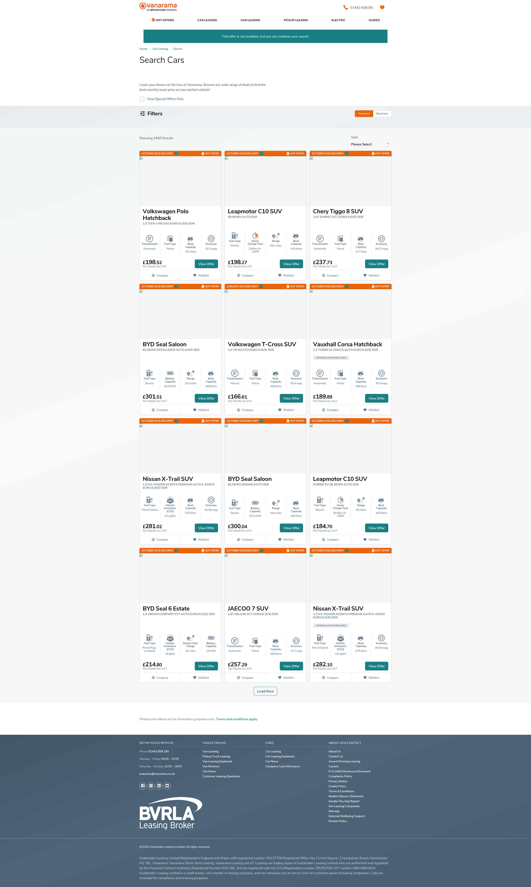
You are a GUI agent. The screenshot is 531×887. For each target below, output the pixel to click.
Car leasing (160, 49)
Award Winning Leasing (344, 761)
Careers (334, 766)
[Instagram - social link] (151, 786)
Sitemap (334, 811)
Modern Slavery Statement (346, 796)
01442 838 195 (159, 751)
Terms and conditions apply (236, 719)
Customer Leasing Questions (221, 776)
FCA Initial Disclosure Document (350, 771)
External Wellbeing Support (347, 816)
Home (143, 49)
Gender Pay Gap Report (344, 801)
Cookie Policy (337, 786)
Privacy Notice (338, 781)
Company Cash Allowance (283, 766)
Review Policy (338, 821)
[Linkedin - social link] (159, 786)
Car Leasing (273, 751)
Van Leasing (210, 751)
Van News (209, 771)
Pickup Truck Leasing (216, 756)
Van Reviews (210, 766)
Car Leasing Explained (280, 756)
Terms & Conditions (341, 791)
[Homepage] (158, 7)
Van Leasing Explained (217, 761)
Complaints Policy (340, 776)
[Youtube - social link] (167, 786)
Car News (272, 761)
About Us (335, 751)
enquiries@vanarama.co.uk (157, 774)
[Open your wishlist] (382, 7)
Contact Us (336, 756)
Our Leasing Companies (344, 806)
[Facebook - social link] (143, 786)
